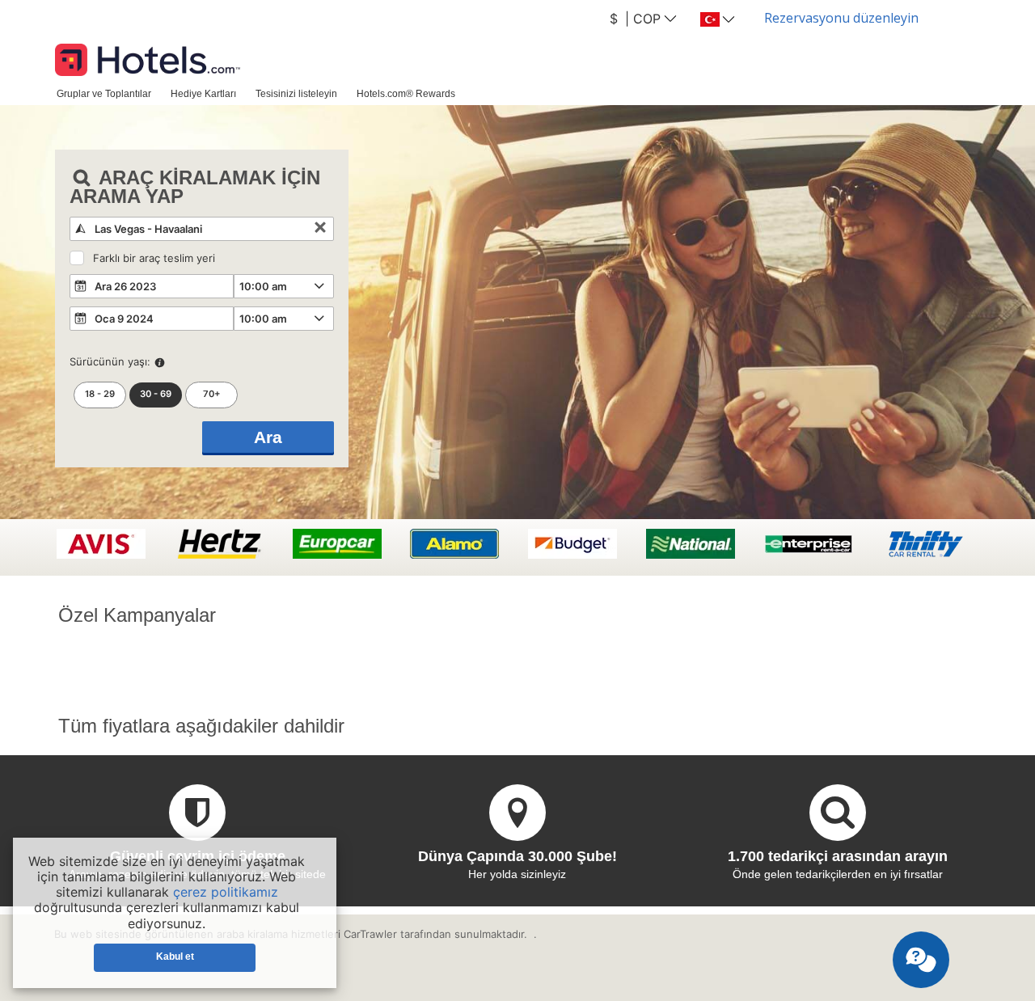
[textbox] (202, 229)
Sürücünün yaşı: (110, 361)
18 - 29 (100, 393)
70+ (212, 393)
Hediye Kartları (203, 93)
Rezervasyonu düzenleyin (841, 18)
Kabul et (175, 956)
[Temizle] (320, 229)
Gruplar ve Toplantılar (104, 93)
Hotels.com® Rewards (406, 93)
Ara (268, 437)
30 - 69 (155, 393)
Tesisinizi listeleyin (296, 93)
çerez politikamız (225, 892)
